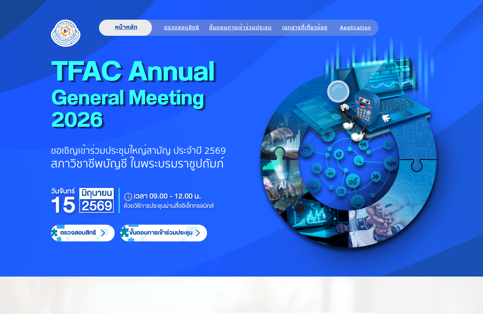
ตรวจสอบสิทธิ (181, 27)
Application (355, 27)
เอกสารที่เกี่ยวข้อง (305, 27)
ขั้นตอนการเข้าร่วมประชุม (240, 27)
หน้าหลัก (126, 27)
